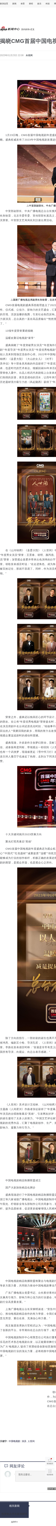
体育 (23, 3)
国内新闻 (25, 29)
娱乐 (39, 3)
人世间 (31, 1441)
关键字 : (4, 1441)
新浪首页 (4, 3)
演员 (24, 1441)
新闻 (14, 3)
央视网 (29, 55)
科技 (48, 3)
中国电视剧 (14, 1441)
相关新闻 (50, 1472)
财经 (31, 3)
